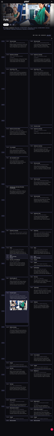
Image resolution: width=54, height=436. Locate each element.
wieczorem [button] (43, 35)
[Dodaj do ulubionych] (10, 25)
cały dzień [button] (49, 35)
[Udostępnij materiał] (13, 25)
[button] (51, 38)
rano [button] (39, 35)
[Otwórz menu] (2, 2)
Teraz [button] (36, 35)
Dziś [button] (33, 35)
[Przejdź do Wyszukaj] (52, 1)
